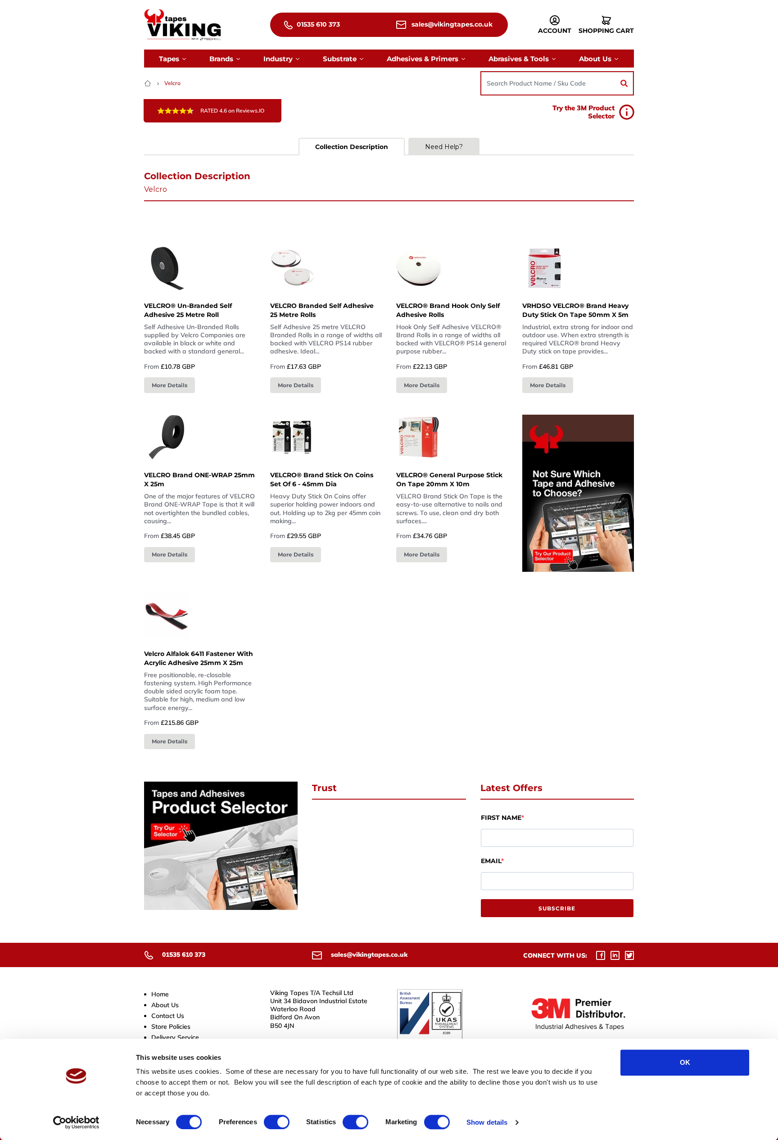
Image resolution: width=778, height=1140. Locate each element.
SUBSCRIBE (556, 908)
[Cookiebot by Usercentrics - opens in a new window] (76, 1122)
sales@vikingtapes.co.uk (451, 24)
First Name (501, 818)
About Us (165, 1005)
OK (685, 1062)
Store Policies (170, 1026)
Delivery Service (175, 1037)
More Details (169, 385)
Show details (486, 1122)
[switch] (276, 1122)
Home (160, 994)
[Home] (148, 83)
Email (491, 861)
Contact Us (167, 1016)
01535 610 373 (317, 24)
